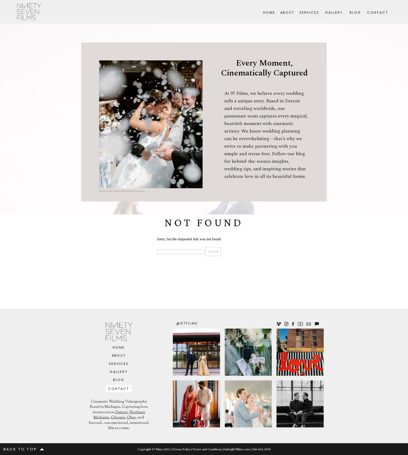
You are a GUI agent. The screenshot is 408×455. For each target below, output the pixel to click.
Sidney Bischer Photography (129, 190)
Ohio (131, 417)
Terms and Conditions (207, 449)
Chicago (118, 417)
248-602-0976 (261, 449)
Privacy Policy (181, 449)
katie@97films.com (237, 449)
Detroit (121, 412)
